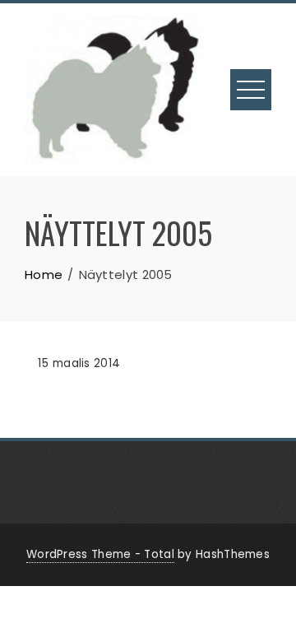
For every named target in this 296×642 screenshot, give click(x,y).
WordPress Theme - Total (100, 554)
